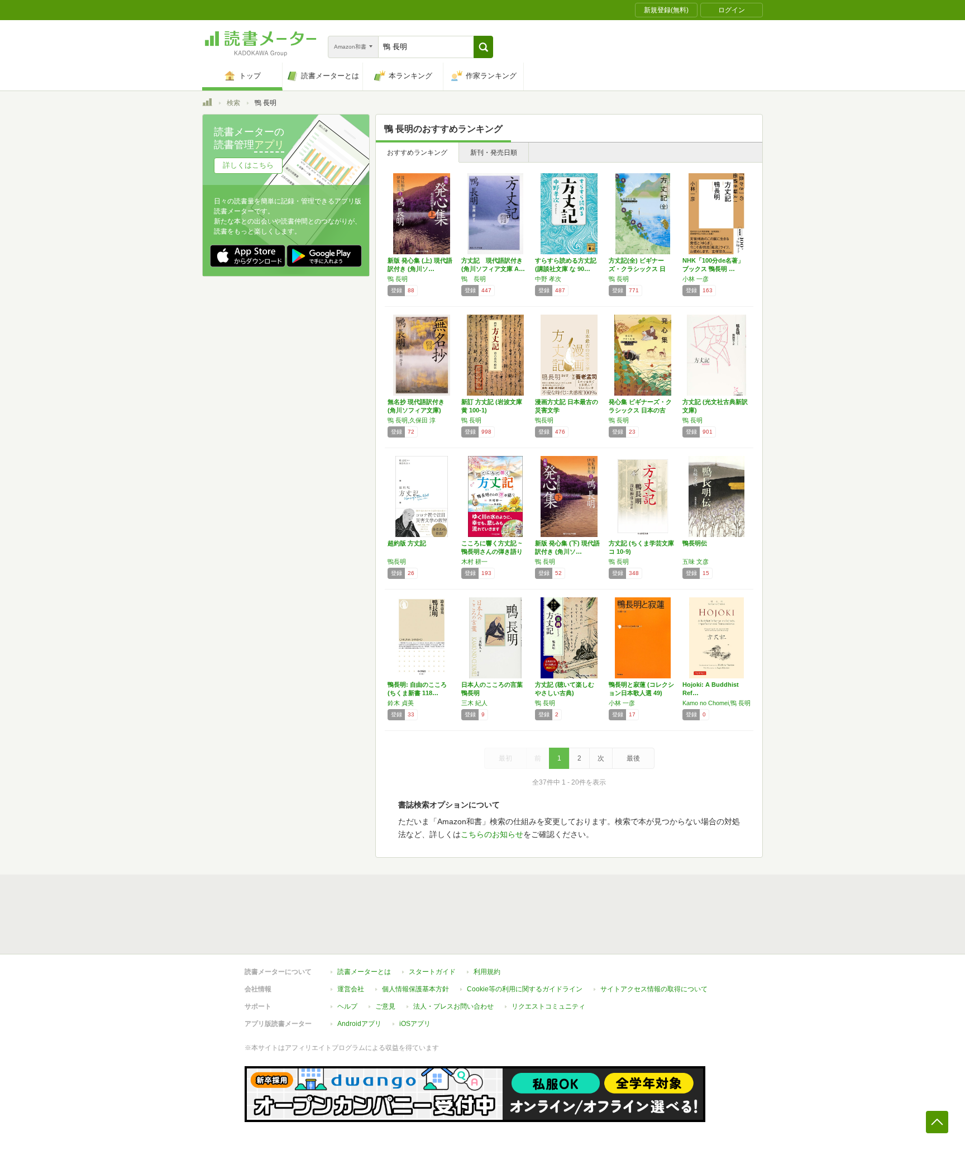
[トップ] (207, 104)
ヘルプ (347, 1006)
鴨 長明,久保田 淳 (412, 420)
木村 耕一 (474, 561)
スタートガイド (432, 971)
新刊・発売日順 (493, 152)
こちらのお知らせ (492, 834)
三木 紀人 (474, 703)
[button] (483, 47)
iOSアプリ (415, 1023)
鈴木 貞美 (401, 703)
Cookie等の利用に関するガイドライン (524, 989)
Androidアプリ (359, 1023)
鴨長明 (544, 420)
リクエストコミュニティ (548, 1006)
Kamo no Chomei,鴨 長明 (716, 703)
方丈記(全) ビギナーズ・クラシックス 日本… (637, 269)
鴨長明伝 (694, 543)
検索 (233, 103)
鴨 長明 (398, 278)
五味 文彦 (695, 561)
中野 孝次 (548, 278)
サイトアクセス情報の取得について (654, 989)
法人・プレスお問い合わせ (453, 1006)
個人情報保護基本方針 (415, 989)
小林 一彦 (695, 278)
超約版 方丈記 (407, 543)
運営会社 (350, 989)
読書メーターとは (364, 971)
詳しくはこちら (248, 165)
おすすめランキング (417, 152)
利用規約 (487, 971)
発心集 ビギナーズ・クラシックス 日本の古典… (640, 410)
